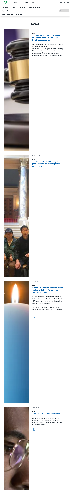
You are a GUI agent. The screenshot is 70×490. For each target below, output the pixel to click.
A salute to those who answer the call (48, 414)
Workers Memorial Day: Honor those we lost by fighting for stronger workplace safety (47, 290)
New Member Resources (26, 11)
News (13, 7)
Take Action (21, 7)
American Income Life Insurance (12, 14)
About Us (5, 7)
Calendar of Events (34, 7)
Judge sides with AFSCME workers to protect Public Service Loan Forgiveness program (47, 37)
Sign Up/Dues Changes (9, 11)
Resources (40, 11)
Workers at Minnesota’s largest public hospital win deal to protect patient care (46, 163)
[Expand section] (9, 7)
